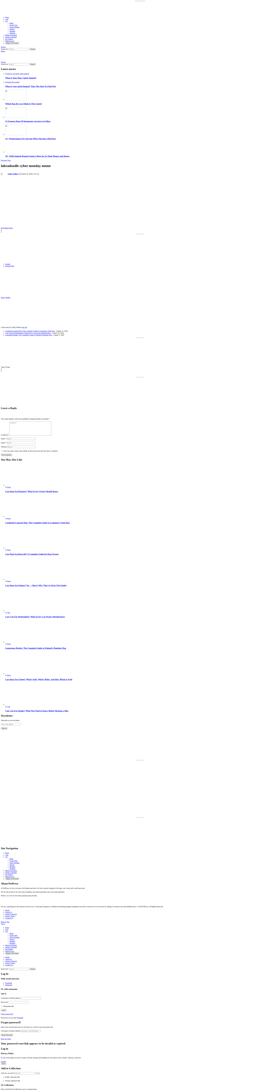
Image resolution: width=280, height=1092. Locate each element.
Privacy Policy (10, 916)
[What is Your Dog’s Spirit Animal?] (142, 74)
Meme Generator (11, 35)
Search (32, 49)
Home (7, 910)
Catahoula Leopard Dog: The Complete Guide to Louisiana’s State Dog (30, 331)
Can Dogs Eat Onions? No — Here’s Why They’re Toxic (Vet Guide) (35, 585)
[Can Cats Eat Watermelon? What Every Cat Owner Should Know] (142, 600)
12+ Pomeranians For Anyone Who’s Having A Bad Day (30, 139)
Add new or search (7, 1073)
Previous (4, 160)
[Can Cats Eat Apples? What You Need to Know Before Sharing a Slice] (142, 694)
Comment (5, 435)
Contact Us (9, 918)
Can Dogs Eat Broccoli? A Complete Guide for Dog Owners (32, 554)
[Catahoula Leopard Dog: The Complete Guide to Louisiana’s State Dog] (142, 506)
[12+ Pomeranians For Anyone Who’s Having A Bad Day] (142, 130)
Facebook (8, 983)
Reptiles (12, 31)
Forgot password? (7, 1014)
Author (7, 264)
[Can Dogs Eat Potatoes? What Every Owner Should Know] (142, 474)
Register (20, 1018)
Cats (6, 19)
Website (3, 447)
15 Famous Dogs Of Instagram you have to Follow (28, 121)
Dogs (7, 17)
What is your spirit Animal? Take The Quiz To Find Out (30, 86)
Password (4, 1002)
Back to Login (6, 1039)
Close (3, 924)
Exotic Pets (13, 25)
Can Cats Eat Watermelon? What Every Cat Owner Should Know (28, 333)
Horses (12, 29)
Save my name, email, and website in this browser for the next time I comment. (31, 451)
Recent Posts (9, 266)
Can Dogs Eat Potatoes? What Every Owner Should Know (31, 491)
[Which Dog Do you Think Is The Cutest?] (142, 95)
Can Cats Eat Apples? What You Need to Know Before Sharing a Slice (36, 711)
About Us (8, 912)
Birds (11, 23)
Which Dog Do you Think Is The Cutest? (23, 104)
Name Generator (11, 37)
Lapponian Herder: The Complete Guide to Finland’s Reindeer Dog (28, 335)
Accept (3, 1061)
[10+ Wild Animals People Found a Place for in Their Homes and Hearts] (142, 147)
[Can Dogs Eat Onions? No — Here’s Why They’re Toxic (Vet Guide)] (142, 568)
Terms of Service (11, 914)
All (6, 21)
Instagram (8, 985)
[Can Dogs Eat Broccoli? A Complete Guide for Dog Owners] (142, 537)
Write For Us (9, 41)
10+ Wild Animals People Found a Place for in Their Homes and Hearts (37, 156)
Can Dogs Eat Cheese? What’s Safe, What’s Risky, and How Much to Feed (38, 679)
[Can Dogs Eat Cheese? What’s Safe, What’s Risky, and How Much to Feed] (142, 662)
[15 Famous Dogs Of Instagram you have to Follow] (142, 112)
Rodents (12, 33)
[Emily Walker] (14, 296)
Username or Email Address (10, 998)
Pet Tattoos (9, 39)
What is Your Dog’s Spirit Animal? (20, 78)
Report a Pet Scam (12, 43)
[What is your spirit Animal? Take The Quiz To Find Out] (142, 82)
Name (3, 439)
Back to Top (5, 922)
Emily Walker (5, 297)
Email (3, 443)
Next (9, 160)
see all (24, 327)
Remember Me (8, 1006)
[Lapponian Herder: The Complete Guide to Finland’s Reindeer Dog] (142, 631)
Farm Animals (14, 27)
